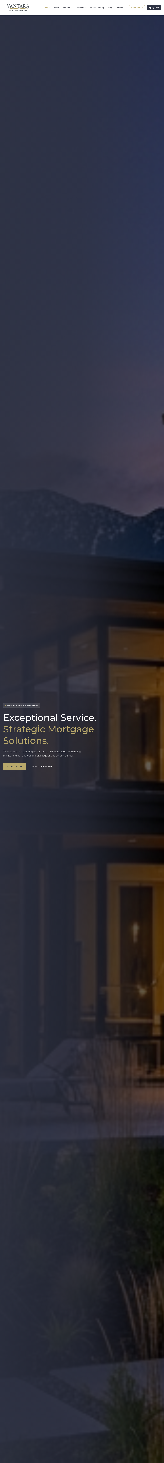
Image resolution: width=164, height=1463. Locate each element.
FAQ (110, 8)
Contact (119, 8)
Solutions (67, 8)
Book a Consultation (42, 766)
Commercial (81, 8)
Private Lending (97, 8)
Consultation (137, 8)
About (56, 8)
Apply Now (154, 8)
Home (47, 8)
